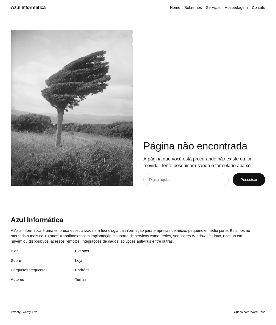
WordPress (257, 312)
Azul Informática (28, 7)
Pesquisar (248, 179)
